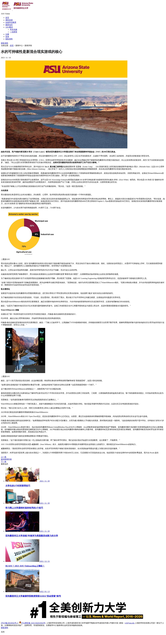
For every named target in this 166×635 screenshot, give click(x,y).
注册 (7, 34)
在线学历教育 (10, 22)
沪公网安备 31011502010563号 (33, 623)
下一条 (3, 462)
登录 (7, 37)
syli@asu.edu (129, 623)
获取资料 (9, 39)
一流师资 (13, 32)
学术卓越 (13, 29)
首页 (7, 18)
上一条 (3, 457)
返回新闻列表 (6, 459)
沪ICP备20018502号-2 (9, 623)
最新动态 (9, 25)
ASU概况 (9, 27)
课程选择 (9, 20)
